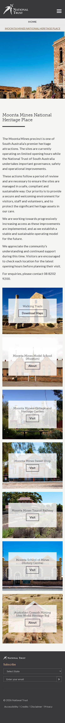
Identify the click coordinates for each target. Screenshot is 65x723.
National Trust (17, 9)
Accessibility (11, 706)
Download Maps (32, 313)
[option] (32, 65)
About (32, 366)
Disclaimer (36, 706)
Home (32, 21)
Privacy (48, 706)
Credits (24, 706)
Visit (32, 418)
